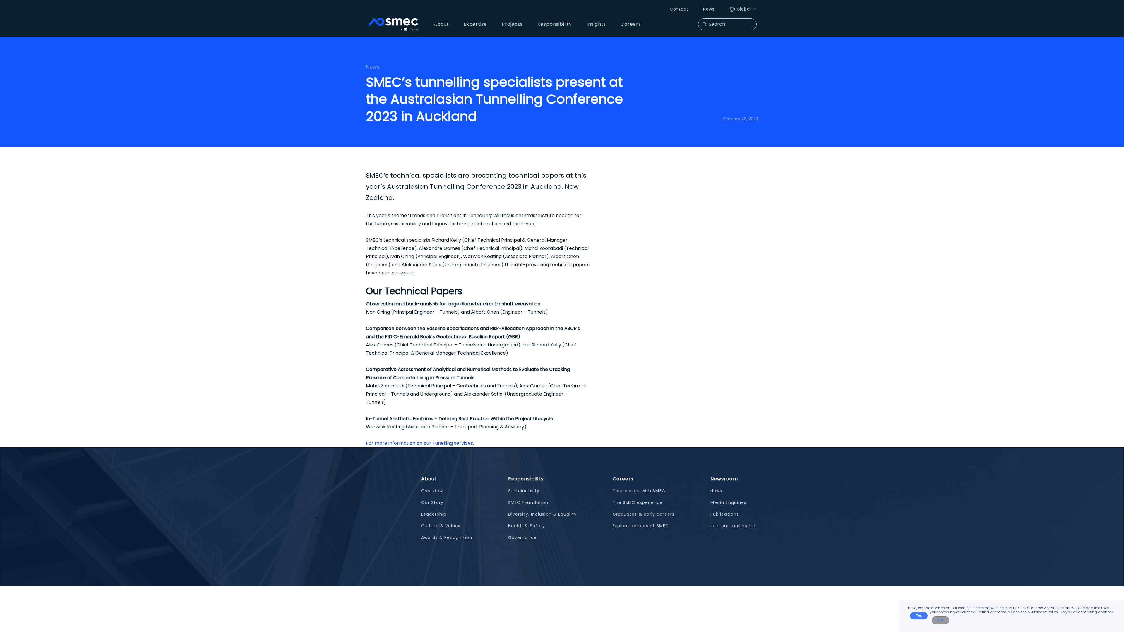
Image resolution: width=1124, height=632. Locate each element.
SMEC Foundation (528, 502)
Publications (724, 514)
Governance (522, 537)
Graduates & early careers (644, 514)
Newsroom (724, 478)
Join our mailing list (733, 526)
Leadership (433, 514)
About (429, 478)
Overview (432, 491)
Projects (512, 24)
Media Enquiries (728, 502)
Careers (623, 478)
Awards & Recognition (446, 537)
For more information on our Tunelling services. (420, 443)
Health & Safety (526, 526)
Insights (596, 24)
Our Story (432, 502)
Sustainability (523, 491)
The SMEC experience (638, 502)
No (940, 620)
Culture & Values (441, 526)
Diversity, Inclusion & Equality (542, 514)
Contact (679, 9)
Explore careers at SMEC (641, 526)
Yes (919, 616)
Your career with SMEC (639, 491)
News (709, 9)
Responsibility (526, 478)
